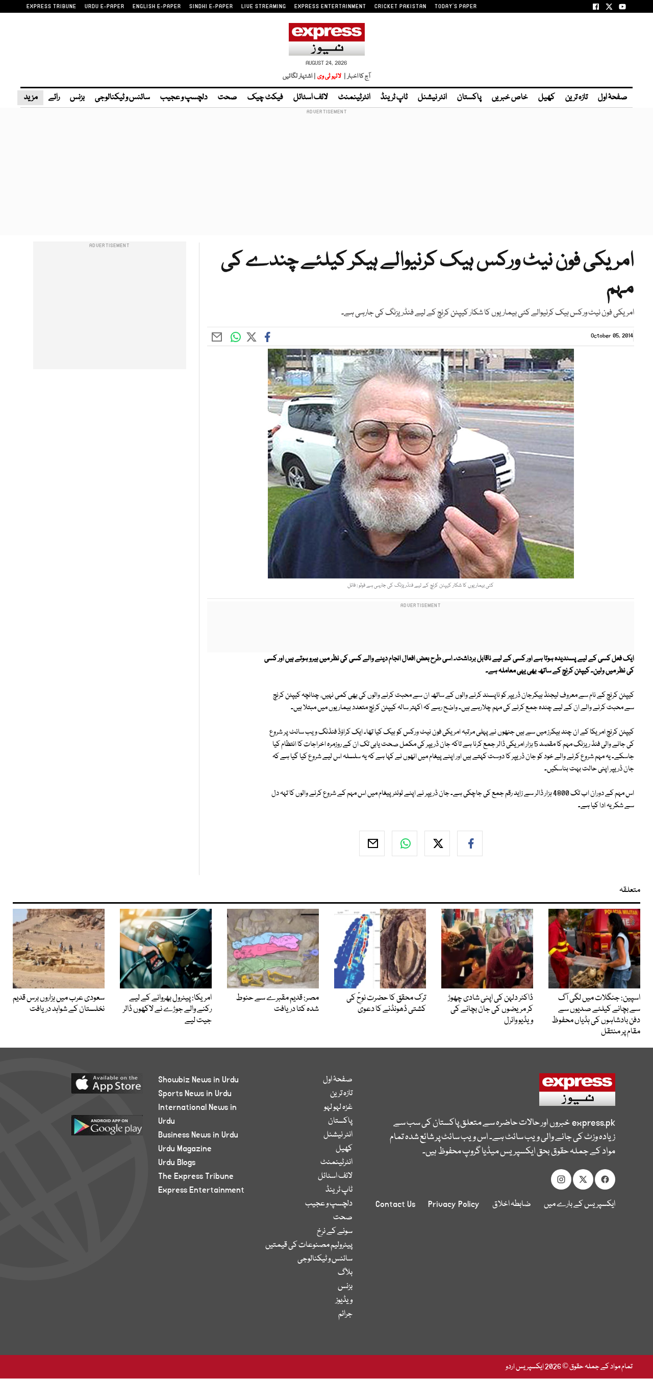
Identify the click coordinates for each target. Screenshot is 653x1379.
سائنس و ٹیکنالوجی (122, 97)
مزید (30, 97)
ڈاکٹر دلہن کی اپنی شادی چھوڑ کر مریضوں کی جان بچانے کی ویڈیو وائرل (490, 1009)
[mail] (372, 843)
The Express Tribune (196, 1176)
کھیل (546, 97)
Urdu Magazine (185, 1149)
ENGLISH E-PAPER (157, 7)
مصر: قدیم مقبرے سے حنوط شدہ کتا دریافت (277, 1003)
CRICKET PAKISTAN (400, 7)
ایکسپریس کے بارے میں (579, 1204)
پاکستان (469, 97)
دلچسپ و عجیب (184, 97)
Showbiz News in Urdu (198, 1080)
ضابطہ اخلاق (511, 1204)
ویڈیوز (344, 1300)
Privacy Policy (454, 1204)
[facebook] (470, 843)
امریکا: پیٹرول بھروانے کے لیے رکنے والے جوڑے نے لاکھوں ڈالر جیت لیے (167, 1009)
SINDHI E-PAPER (211, 7)
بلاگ (345, 1273)
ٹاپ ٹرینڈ (394, 97)
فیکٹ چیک (265, 97)
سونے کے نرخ (335, 1231)
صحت (227, 97)
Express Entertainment (201, 1190)
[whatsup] (404, 843)
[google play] (90, 1129)
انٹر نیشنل (432, 97)
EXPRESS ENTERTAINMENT (330, 7)
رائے (54, 97)
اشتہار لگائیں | (299, 76)
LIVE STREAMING (263, 7)
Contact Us (395, 1204)
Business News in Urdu (198, 1135)
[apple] (90, 1087)
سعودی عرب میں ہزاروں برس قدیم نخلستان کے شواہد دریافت (59, 1003)
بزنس (77, 97)
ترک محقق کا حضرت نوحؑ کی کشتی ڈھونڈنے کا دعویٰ (386, 1003)
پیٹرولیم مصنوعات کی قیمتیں (309, 1245)
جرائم (345, 1314)
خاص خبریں (510, 97)
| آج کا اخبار (356, 76)
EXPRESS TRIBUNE (52, 7)
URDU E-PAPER (104, 7)
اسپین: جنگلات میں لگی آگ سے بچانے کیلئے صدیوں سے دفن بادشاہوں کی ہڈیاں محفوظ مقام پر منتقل (595, 1015)
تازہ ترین (576, 97)
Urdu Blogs (176, 1162)
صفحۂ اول (612, 97)
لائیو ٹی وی (329, 76)
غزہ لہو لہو (338, 1107)
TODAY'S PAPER (456, 7)
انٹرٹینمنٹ (354, 97)
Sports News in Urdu (195, 1093)
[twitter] (437, 843)
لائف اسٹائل (310, 97)
